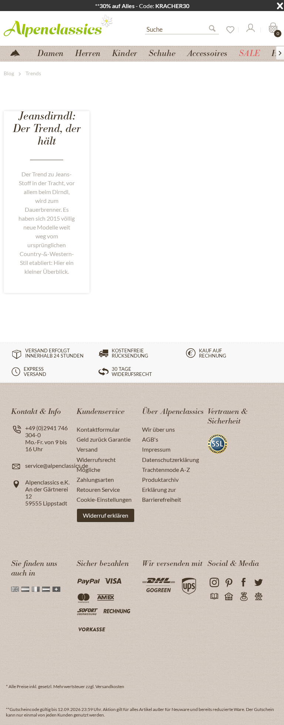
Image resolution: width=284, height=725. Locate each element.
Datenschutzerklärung (170, 459)
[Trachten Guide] (243, 596)
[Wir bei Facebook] (243, 582)
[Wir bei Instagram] (213, 582)
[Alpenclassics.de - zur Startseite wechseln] (61, 25)
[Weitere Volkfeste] (258, 596)
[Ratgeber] (213, 596)
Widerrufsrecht (96, 459)
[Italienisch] (36, 589)
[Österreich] (46, 589)
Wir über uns (158, 429)
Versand (87, 449)
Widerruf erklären (105, 515)
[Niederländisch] (25, 589)
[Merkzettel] (227, 30)
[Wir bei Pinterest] (228, 582)
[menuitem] (182, 28)
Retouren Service (98, 489)
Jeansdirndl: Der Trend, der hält (47, 129)
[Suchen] (215, 30)
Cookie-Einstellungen (104, 499)
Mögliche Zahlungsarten (95, 474)
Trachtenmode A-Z (166, 469)
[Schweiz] (56, 589)
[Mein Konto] (250, 30)
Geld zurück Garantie (104, 439)
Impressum (156, 449)
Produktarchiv (160, 479)
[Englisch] (15, 589)
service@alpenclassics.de (56, 465)
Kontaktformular (98, 429)
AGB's (150, 439)
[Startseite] (18, 52)
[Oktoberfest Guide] (228, 596)
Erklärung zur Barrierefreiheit (161, 494)
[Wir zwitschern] (258, 582)
